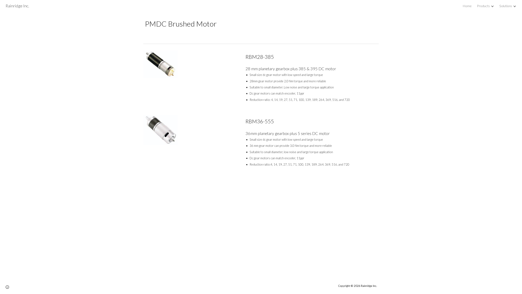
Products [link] (483, 6)
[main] (261, 23)
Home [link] (467, 6)
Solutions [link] (505, 6)
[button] (7, 287)
